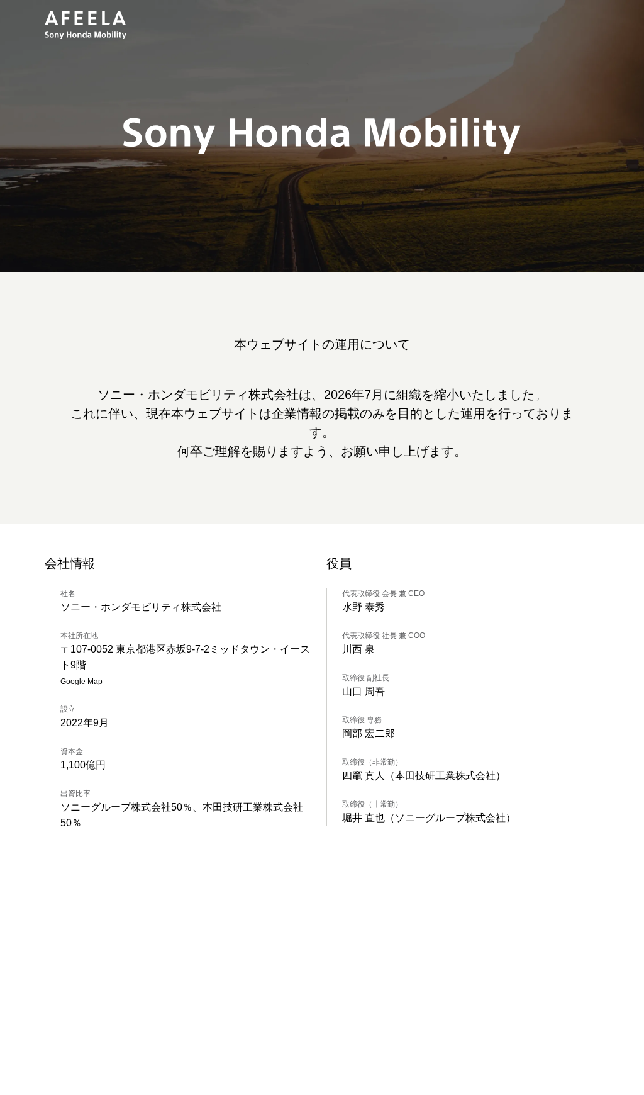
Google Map (81, 681)
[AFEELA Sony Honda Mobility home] (85, 25)
